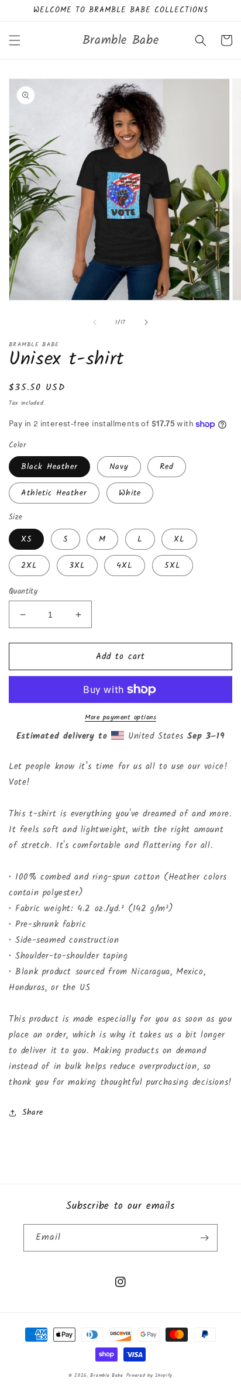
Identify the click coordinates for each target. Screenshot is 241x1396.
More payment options (120, 717)
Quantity (23, 592)
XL (179, 539)
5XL (172, 565)
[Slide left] (95, 322)
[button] (14, 40)
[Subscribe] (204, 1238)
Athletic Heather (54, 493)
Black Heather (49, 466)
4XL (124, 565)
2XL (29, 565)
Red (167, 466)
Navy (119, 466)
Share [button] (32, 1112)
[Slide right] (146, 322)
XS (26, 539)
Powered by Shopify (149, 1375)
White (130, 493)
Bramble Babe (106, 1375)
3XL (77, 565)
